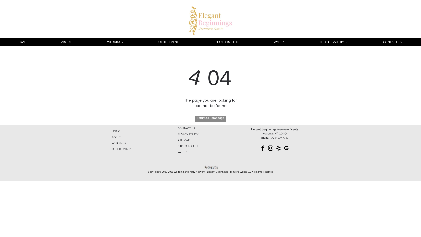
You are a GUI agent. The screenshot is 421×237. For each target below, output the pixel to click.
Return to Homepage (210, 118)
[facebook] (263, 148)
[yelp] (279, 148)
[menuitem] (22, 42)
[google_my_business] (286, 148)
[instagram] (271, 148)
